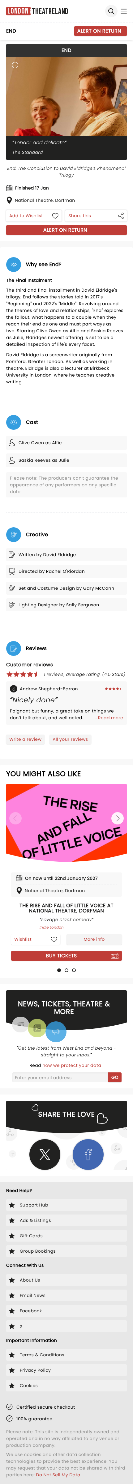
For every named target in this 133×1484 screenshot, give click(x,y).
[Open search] (111, 11)
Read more (110, 718)
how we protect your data (72, 1065)
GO (114, 1077)
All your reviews (70, 739)
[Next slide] (117, 818)
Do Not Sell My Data (58, 1475)
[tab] (59, 970)
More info (94, 939)
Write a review (25, 739)
